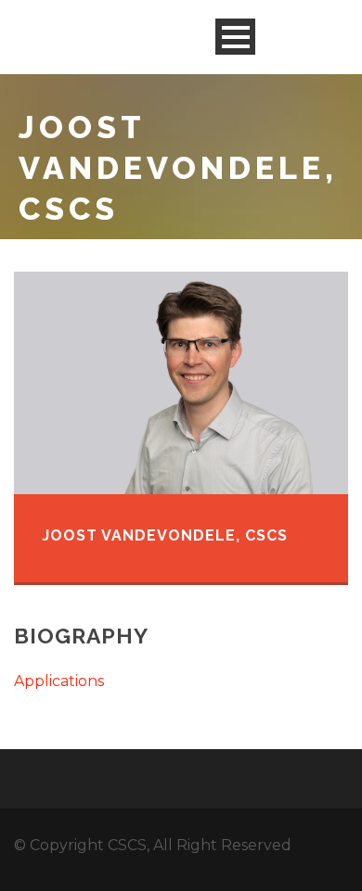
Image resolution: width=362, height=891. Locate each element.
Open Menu (235, 37)
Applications (59, 681)
